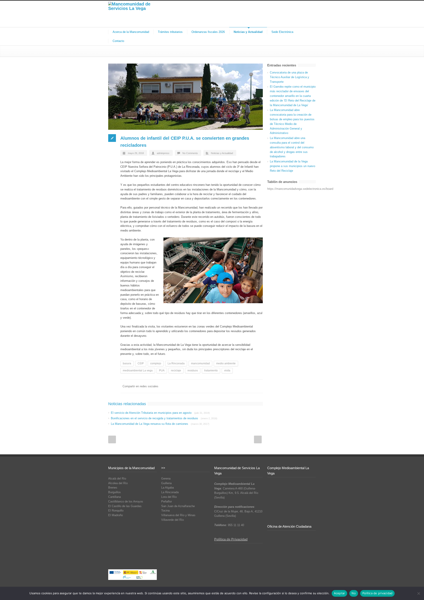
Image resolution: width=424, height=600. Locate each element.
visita (227, 370)
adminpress (163, 153)
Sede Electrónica (282, 32)
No (354, 593)
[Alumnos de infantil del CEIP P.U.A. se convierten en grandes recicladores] (185, 97)
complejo (155, 363)
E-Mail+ (258, 386)
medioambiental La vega (138, 370)
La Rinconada (176, 363)
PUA (162, 370)
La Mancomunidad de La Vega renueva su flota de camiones (160, 423)
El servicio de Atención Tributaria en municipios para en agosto (160, 412)
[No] (418, 593)
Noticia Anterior (112, 439)
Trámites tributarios (170, 32)
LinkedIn (214, 386)
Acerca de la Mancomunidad (131, 32)
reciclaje (176, 370)
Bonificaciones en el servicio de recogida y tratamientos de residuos (164, 418)
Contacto (118, 41)
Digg (231, 386)
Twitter (205, 386)
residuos (192, 370)
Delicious (240, 386)
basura (127, 363)
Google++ (249, 386)
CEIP (141, 363)
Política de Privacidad (231, 539)
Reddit (223, 386)
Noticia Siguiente (258, 439)
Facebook (196, 386)
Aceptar (339, 593)
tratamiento (211, 370)
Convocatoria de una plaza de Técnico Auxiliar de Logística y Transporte (289, 77)
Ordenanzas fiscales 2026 (208, 32)
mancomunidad (200, 363)
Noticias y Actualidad (248, 32)
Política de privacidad (377, 593)
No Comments (190, 153)
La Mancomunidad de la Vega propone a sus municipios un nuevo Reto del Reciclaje (292, 166)
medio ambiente (226, 363)
